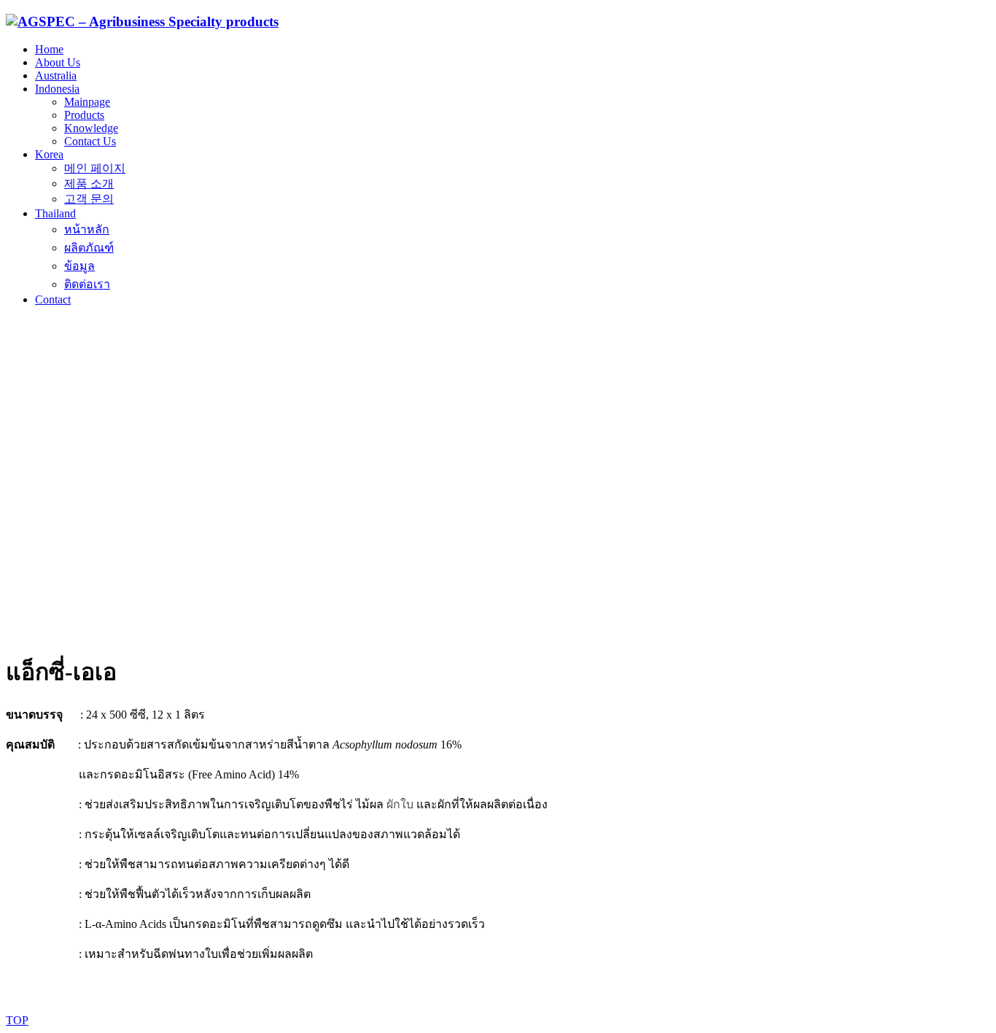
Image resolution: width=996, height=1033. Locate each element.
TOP (17, 1020)
